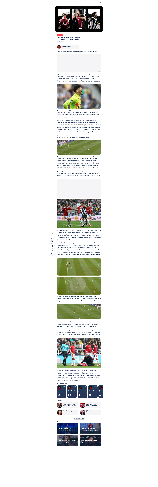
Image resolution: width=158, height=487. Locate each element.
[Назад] (57, 2)
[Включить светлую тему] (98, 2)
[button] (79, 96)
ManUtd (79, 2)
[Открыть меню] (101, 2)
